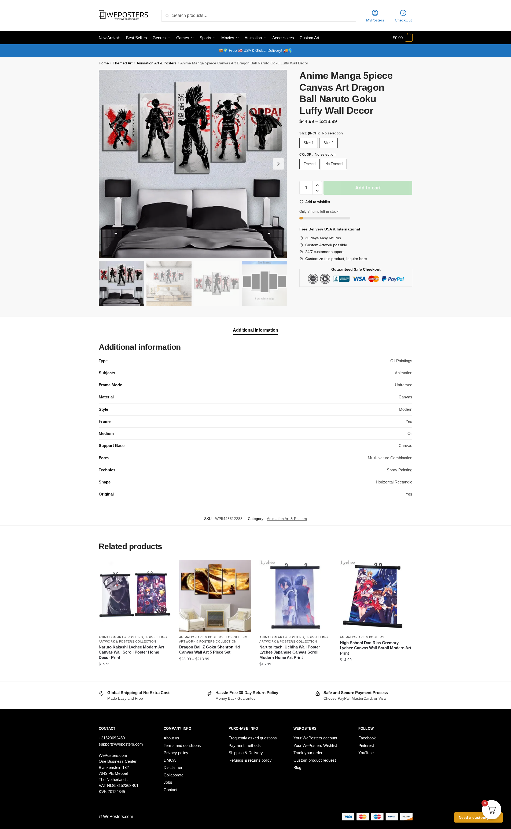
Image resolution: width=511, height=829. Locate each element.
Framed (309, 164)
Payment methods (245, 745)
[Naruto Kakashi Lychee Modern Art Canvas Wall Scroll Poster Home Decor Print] (135, 596)
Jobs (168, 782)
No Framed (334, 164)
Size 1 (309, 143)
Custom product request (314, 760)
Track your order (307, 752)
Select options (135, 675)
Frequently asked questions (253, 738)
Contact (170, 789)
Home (104, 63)
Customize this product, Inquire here (336, 258)
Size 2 (328, 143)
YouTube (366, 752)
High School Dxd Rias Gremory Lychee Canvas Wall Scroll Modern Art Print (375, 647)
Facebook (367, 738)
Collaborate (173, 775)
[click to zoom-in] (193, 164)
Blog (297, 767)
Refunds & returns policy (250, 760)
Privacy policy (176, 752)
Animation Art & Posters (157, 63)
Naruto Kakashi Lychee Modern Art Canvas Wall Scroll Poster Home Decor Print (131, 652)
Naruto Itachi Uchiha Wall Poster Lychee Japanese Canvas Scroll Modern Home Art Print (289, 652)
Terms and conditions (182, 745)
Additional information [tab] (255, 330)
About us (171, 738)
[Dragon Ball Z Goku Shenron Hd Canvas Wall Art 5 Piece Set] (215, 596)
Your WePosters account (315, 738)
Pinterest (366, 745)
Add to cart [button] (295, 675)
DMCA (170, 760)
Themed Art (123, 63)
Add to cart (368, 187)
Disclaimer (173, 767)
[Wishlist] (163, 568)
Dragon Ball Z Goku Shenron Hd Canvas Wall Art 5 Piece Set (209, 650)
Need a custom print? (478, 817)
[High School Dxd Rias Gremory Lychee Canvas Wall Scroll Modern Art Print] (376, 596)
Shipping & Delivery (246, 752)
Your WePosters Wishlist (315, 745)
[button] (278, 164)
